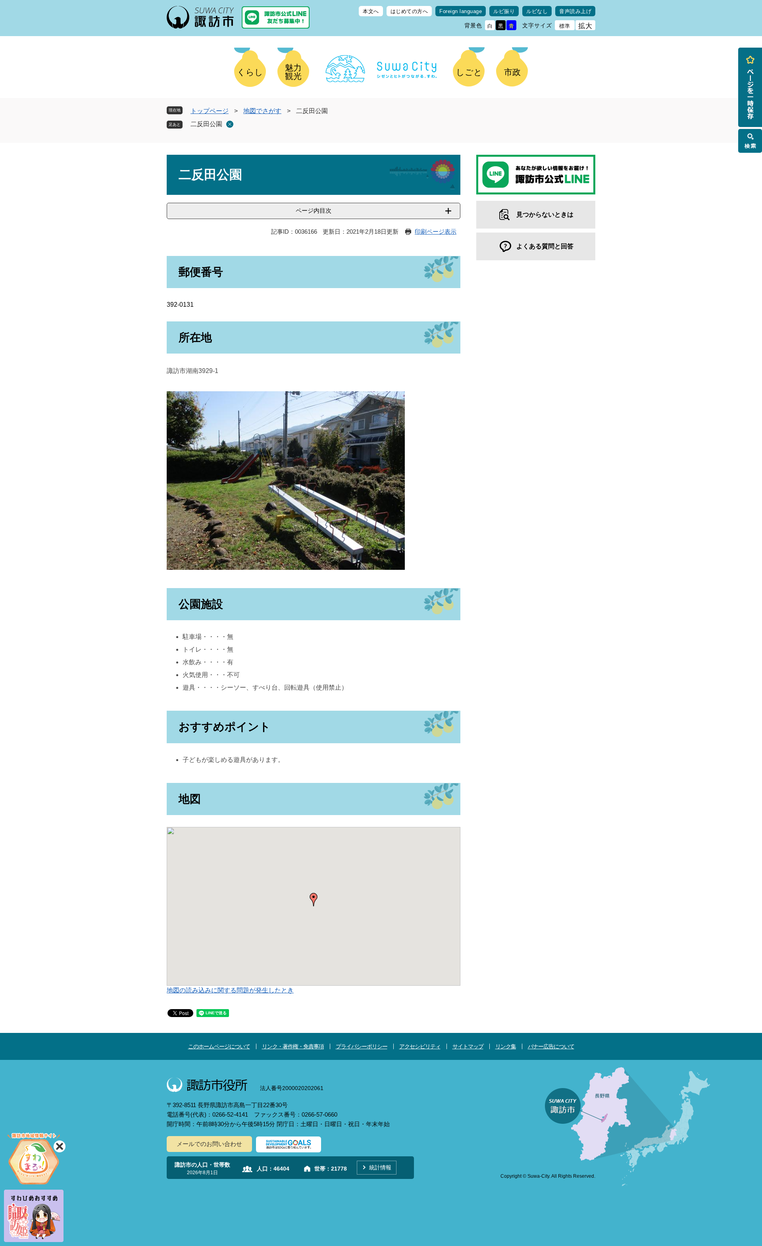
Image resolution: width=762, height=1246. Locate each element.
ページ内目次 (313, 210)
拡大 (585, 26)
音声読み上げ (575, 11)
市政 (512, 72)
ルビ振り (504, 11)
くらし (250, 72)
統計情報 (380, 1167)
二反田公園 (206, 124)
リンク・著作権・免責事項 (293, 1046)
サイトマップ (467, 1046)
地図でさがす (262, 111)
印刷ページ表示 (435, 231)
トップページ (209, 111)
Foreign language (460, 11)
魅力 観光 (293, 72)
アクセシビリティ (420, 1046)
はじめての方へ (409, 11)
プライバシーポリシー (361, 1046)
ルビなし (537, 11)
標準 (564, 26)
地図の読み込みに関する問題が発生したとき (230, 990)
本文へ (371, 11)
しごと (469, 72)
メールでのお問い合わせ (209, 1143)
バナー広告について (551, 1046)
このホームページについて (219, 1046)
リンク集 (505, 1046)
